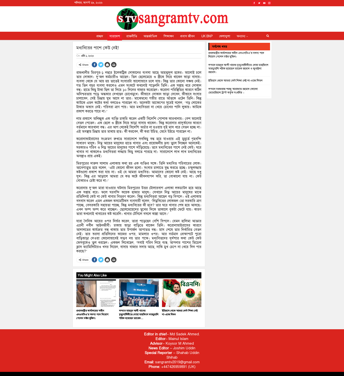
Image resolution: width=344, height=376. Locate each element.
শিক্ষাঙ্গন (169, 36)
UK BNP (207, 36)
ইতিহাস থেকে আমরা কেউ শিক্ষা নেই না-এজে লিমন (235, 80)
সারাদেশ (114, 36)
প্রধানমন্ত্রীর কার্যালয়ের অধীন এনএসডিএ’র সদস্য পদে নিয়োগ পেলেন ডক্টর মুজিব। (236, 54)
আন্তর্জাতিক (150, 36)
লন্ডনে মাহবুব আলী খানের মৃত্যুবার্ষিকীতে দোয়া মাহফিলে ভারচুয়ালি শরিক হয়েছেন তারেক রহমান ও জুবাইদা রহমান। (238, 68)
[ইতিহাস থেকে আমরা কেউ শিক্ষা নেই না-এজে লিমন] (182, 293)
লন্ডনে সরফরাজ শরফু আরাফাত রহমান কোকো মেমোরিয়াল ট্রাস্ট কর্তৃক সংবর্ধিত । (233, 90)
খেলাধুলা (224, 36)
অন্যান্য (241, 36)
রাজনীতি (131, 36)
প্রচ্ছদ (99, 36)
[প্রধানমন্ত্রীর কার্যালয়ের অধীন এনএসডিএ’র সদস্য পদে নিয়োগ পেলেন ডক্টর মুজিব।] (96, 293)
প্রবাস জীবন (187, 36)
